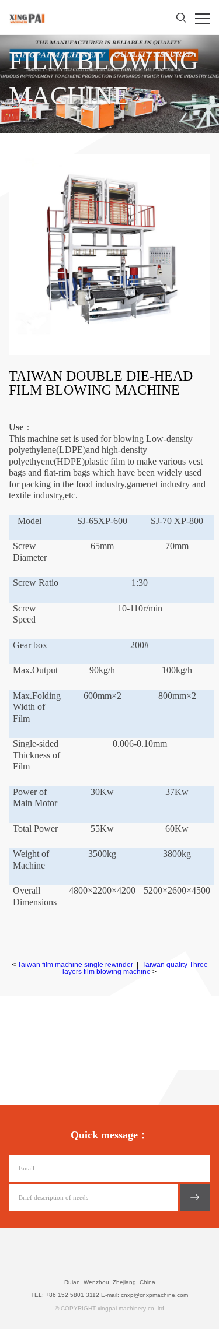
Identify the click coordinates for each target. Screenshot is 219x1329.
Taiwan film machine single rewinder (75, 965)
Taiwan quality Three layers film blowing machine (135, 968)
